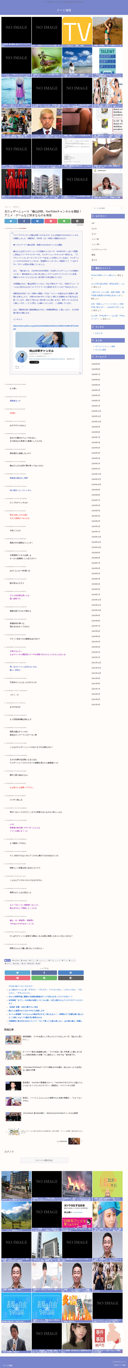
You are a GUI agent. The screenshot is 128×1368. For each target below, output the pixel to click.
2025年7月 (96, 437)
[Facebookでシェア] (24, 221)
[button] (77, 221)
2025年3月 (96, 458)
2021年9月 (96, 678)
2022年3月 (96, 647)
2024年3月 (96, 521)
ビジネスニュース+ (99, 249)
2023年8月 (96, 558)
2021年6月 (96, 694)
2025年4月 (96, 453)
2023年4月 (96, 579)
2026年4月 (96, 390)
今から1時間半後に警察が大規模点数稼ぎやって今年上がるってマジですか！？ (41, 997)
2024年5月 (96, 511)
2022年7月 (96, 626)
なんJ (94, 234)
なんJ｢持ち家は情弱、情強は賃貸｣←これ (107, 284)
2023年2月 (96, 589)
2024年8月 (96, 495)
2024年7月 (96, 500)
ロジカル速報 (100, 350)
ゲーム (65, 960)
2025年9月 (96, 427)
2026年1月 (96, 406)
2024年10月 (96, 485)
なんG (94, 229)
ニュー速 (95, 239)
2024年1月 (96, 532)
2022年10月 (96, 610)
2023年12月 (96, 537)
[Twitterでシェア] (10, 221)
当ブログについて (119, 1361)
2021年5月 (96, 699)
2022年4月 (96, 642)
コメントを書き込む (44, 1160)
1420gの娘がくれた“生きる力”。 (22, 986)
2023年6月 (96, 568)
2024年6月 (96, 505)
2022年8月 (96, 621)
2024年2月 (96, 526)
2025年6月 (96, 442)
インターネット (42, 960)
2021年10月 (96, 673)
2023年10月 (96, 547)
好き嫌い (17, 963)
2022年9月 (96, 615)
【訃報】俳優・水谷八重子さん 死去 (23, 1007)
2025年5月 (96, 448)
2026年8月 (96, 369)
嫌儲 (93, 255)
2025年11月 (96, 416)
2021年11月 (96, 668)
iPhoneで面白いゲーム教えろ (103, 275)
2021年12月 (96, 663)
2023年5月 (96, 574)
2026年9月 (96, 364)
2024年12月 (96, 474)
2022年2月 (96, 652)
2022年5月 (96, 636)
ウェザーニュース (55, 960)
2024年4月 (96, 516)
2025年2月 (96, 464)
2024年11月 (96, 479)
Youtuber (24, 960)
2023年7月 (96, 563)
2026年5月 (96, 385)
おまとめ (98, 333)
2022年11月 (96, 605)
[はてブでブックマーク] (37, 221)
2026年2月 (96, 401)
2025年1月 (96, 469)
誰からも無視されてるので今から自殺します (27, 1011)
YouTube (16, 960)
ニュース (72, 960)
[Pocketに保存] (50, 221)
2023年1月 (96, 595)
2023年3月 (96, 584)
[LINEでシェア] (64, 221)
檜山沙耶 (31, 963)
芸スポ (8, 960)
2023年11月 (96, 542)
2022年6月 (96, 631)
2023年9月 (96, 553)
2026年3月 (96, 395)
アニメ (33, 960)
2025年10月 (96, 422)
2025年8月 (96, 432)
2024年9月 (96, 490)
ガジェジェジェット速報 (105, 346)
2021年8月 (96, 684)
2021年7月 (96, 689)
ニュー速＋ (96, 244)
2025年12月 (96, 411)
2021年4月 (96, 705)
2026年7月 (96, 374)
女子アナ (8, 963)
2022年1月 (96, 657)
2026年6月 (96, 380)
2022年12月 (96, 600)
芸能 (39, 963)
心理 (24, 963)
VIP (93, 223)
